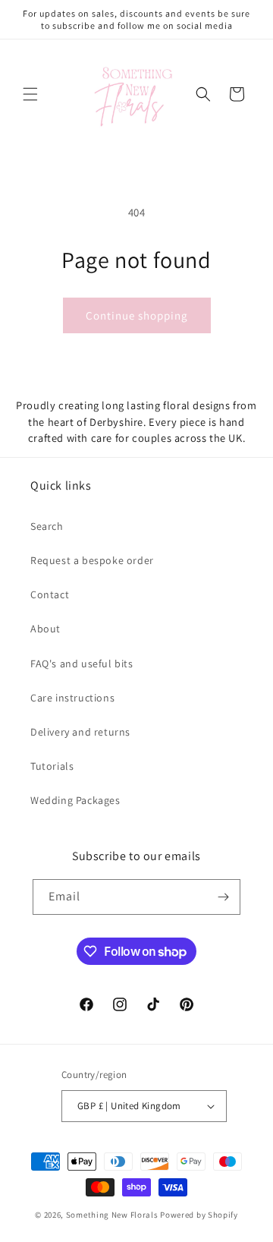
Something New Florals (112, 1214)
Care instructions (72, 698)
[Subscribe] (223, 897)
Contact (49, 594)
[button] (30, 94)
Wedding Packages (75, 800)
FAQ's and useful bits (81, 663)
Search (47, 526)
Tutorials (52, 766)
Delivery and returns (80, 732)
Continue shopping (137, 315)
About (45, 628)
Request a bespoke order (92, 560)
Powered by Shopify (199, 1214)
